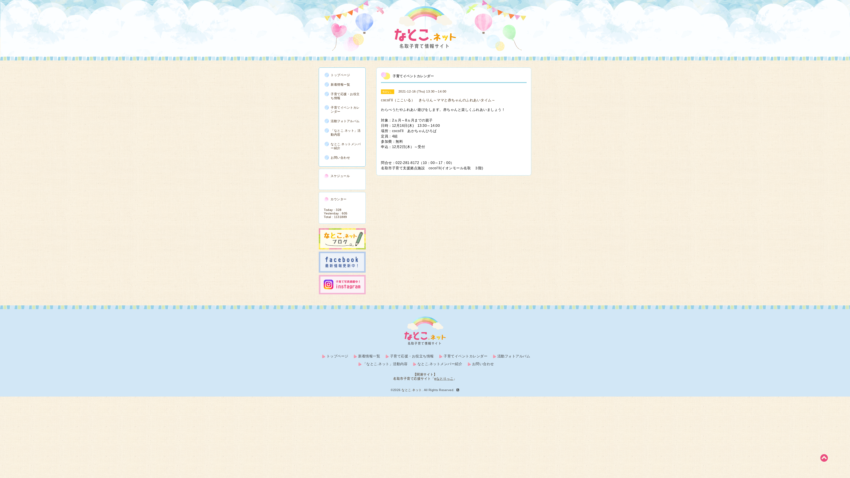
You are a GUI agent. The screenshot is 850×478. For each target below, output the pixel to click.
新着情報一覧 (340, 84)
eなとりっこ (443, 378)
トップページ (340, 75)
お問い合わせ (340, 157)
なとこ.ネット (412, 390)
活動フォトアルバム (345, 121)
